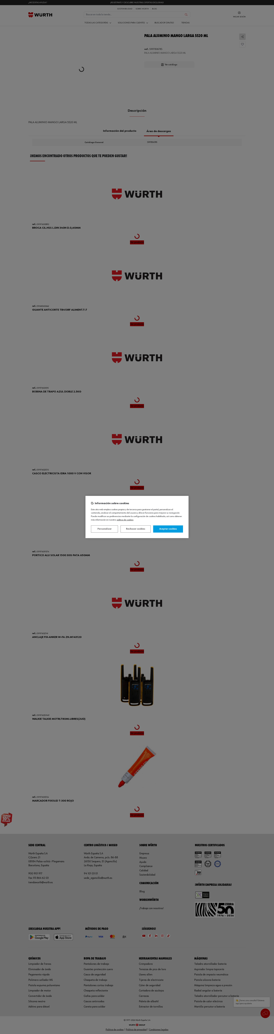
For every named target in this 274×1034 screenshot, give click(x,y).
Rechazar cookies (135, 529)
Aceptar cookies (168, 529)
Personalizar (105, 529)
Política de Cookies (125, 520)
